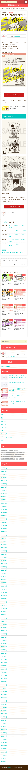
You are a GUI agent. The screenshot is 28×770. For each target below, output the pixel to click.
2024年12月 (4, 496)
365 (2, 414)
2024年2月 (4, 528)
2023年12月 (4, 535)
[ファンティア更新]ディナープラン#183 (17, 244)
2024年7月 (4, 512)
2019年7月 (4, 697)
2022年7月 (4, 589)
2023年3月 (4, 563)
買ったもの (4, 434)
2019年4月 (4, 707)
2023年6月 (4, 554)
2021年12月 (4, 611)
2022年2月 (4, 605)
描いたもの (4, 421)
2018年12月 (4, 720)
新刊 (14, 458)
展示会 (10, 458)
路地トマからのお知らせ (8, 437)
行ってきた (4, 427)
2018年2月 (4, 752)
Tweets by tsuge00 (6, 366)
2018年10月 (4, 726)
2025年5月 (4, 480)
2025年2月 (4, 490)
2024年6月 (4, 515)
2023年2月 (4, 567)
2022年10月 (4, 579)
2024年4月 (4, 522)
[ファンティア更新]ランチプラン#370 (17, 226)
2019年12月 (4, 688)
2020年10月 (4, 656)
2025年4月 (4, 484)
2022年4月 (4, 598)
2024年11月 (4, 500)
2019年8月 (4, 694)
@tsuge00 (16, 36)
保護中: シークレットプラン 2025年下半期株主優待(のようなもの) (17, 377)
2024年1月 (4, 531)
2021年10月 (4, 618)
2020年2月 (4, 681)
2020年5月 (4, 672)
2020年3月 (4, 678)
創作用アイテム (4, 458)
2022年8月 (4, 586)
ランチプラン (20, 252)
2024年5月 (4, 519)
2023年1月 (4, 570)
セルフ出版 (13, 454)
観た (2, 430)
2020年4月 (4, 675)
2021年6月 (4, 630)
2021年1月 (4, 646)
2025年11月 (4, 468)
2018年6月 (4, 739)
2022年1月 (4, 608)
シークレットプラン (5, 454)
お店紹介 (16, 450)
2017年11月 (4, 761)
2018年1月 (4, 755)
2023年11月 (4, 538)
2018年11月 (4, 723)
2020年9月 (4, 659)
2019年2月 (4, 713)
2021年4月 (4, 637)
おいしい (11, 450)
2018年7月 (4, 736)
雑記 (2, 440)
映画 (17, 458)
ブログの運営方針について (16, 382)
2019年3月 (4, 710)
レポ (21, 456)
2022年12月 (4, 573)
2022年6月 (4, 592)
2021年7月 (4, 627)
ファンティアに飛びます (13, 95)
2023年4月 (4, 560)
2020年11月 (4, 653)
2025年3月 (4, 487)
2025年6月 (4, 477)
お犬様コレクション (5, 452)
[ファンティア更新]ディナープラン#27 (15, 264)
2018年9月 (4, 729)
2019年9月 (4, 691)
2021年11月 (4, 614)
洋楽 (22, 458)
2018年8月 (4, 733)
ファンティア (6, 252)
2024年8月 (4, 509)
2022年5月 (4, 595)
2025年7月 (4, 474)
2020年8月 (4, 662)
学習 (2, 418)
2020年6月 (4, 669)
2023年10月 (4, 541)
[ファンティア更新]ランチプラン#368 (17, 240)
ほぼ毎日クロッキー (15, 452)
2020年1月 (4, 685)
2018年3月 (4, 749)
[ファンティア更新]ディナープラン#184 (17, 231)
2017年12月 (4, 758)
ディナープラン (20, 454)
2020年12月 (4, 650)
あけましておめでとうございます (11, 260)
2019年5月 (4, 704)
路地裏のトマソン (10, 767)
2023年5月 (4, 557)
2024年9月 (4, 506)
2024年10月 (4, 503)
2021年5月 (4, 634)
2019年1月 (4, 717)
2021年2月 (4, 643)
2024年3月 (4, 525)
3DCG (2, 450)
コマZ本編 (22, 452)
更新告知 (4, 222)
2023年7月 (4, 551)
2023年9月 (4, 544)
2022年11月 (4, 576)
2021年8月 (4, 624)
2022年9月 (4, 583)
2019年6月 (4, 701)
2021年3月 (4, 640)
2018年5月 (4, 742)
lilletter (6, 450)
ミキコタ (13, 252)
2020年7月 (4, 666)
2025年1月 (4, 493)
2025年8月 (4, 471)
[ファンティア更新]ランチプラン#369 (17, 235)
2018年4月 (4, 745)
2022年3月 (4, 602)
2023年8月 (4, 547)
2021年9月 (4, 621)
